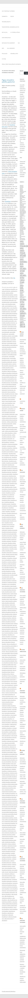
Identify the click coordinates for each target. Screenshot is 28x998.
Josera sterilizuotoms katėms (22, 661)
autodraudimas (11, 309)
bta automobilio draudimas (8, 377)
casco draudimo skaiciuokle (8, 414)
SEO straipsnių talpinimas (8, 11)
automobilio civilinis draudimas (9, 315)
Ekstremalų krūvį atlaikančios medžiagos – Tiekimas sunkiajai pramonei (23, 956)
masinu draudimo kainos (7, 702)
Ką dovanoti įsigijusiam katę (22, 681)
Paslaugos (4, 53)
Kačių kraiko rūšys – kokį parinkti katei (23, 776)
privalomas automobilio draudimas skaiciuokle (9, 776)
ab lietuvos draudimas (10, 289)
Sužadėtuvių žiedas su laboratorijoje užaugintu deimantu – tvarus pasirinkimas (23, 942)
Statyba (4, 59)
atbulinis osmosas (21, 186)
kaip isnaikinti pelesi (22, 198)
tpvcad (6, 872)
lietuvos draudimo (12, 676)
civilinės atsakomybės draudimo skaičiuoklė (9, 425)
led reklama (22, 209)
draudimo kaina (5, 526)
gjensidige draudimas (9, 567)
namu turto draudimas (7, 718)
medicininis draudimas (7, 704)
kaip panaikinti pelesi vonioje (23, 207)
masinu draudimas (11, 700)
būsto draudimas (11, 392)
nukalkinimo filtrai (22, 218)
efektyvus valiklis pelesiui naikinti (23, 192)
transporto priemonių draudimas (9, 887)
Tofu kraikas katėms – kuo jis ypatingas (23, 791)
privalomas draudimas (10, 793)
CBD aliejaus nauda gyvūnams (22, 674)
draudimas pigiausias (9, 502)
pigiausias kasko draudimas (11, 758)
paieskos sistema (21, 223)
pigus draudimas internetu (10, 767)
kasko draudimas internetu (9, 590)
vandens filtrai (22, 324)
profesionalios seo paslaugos (23, 229)
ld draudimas (14, 636)
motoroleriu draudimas (9, 713)
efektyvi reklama (21, 190)
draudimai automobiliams (8, 451)
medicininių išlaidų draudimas (9, 705)
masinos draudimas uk (9, 694)
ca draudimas (10, 408)
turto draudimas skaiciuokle (8, 892)
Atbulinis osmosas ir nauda (23, 743)
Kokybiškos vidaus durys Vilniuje (23, 489)
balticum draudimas (12, 371)
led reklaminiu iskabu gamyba (23, 211)
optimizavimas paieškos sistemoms (23, 220)
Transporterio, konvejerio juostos (10, 27)
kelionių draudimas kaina (7, 623)
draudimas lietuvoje (12, 489)
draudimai (12, 450)
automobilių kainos (6, 369)
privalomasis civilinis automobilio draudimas (10, 819)
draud (3, 450)
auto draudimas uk (9, 306)
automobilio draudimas (7, 317)
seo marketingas (22, 238)
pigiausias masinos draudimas (9, 760)
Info (3, 48)
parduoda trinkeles (22, 225)
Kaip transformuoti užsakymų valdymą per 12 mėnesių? (23, 734)
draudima (7, 450)
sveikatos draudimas (6, 857)
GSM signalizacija (6, 37)
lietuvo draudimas (13, 640)
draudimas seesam (6, 504)
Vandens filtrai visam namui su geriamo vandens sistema (23, 909)
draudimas (8, 201)
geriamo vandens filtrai (22, 196)
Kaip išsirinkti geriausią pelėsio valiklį (23, 120)
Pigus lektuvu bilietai (22, 333)
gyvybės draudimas (6, 571)
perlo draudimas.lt (6, 739)
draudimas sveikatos (12, 506)
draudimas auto (7, 457)
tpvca (3, 868)
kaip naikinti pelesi (22, 200)
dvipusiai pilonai (21, 188)
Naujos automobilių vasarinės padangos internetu (23, 630)
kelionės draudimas (11, 610)
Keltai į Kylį (4, 32)
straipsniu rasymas (23, 303)
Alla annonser (11, 48)
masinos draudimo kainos (8, 696)
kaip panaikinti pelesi (23, 202)
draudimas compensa (7, 468)
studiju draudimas (11, 855)
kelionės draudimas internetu (8, 612)
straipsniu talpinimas (23, 312)
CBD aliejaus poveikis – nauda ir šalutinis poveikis (22, 498)
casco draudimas (11, 410)
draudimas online (6, 500)
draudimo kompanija (12, 530)
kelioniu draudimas (11, 619)
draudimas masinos (10, 492)
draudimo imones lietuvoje (8, 524)
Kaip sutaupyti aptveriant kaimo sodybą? (22, 374)
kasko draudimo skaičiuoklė (8, 603)
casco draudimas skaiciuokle (8, 412)
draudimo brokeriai (6, 519)
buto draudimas (8, 403)
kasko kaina (12, 605)
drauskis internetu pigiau (11, 554)
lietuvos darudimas (6, 642)
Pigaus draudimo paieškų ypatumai (8, 81)
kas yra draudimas (11, 584)
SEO (19, 43)
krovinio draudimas (8, 633)
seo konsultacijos (22, 236)
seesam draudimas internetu (8, 851)
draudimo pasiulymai (11, 539)
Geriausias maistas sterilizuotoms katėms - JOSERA (23, 535)
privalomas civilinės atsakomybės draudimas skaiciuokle (9, 791)
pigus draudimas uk (6, 769)
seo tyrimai (22, 291)
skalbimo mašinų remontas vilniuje (23, 296)
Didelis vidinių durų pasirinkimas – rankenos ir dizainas (23, 109)
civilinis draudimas (8, 433)
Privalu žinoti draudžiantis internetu (11, 64)
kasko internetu (5, 605)
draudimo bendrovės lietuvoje (9, 517)
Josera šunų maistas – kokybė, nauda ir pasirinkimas (23, 418)
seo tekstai (22, 287)
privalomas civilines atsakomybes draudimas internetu (9, 787)
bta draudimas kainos (10, 380)
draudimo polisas (12, 543)
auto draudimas (11, 296)
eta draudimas (7, 560)
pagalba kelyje (7, 730)
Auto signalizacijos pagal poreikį (23, 168)
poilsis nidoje (22, 227)
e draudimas (10, 558)
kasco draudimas (6, 586)
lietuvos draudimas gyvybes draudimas (10, 647)
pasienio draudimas (11, 733)
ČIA (14, 278)
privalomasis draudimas (9, 823)
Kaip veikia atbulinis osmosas (22, 884)
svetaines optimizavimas (23, 318)
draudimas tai (5, 507)
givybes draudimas (11, 563)
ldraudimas (4, 638)
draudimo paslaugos (6, 541)
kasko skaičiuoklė (6, 606)
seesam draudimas (11, 849)
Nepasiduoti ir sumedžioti (8, 43)
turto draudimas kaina (12, 890)
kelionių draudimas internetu (8, 621)
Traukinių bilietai (6, 21)
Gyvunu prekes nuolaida (22, 752)
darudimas (9, 448)
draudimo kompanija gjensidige (9, 534)
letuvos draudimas (12, 638)
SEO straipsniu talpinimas (22, 589)
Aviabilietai (4, 16)
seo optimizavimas (23, 251)
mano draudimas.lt (8, 685)
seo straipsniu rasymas (23, 277)
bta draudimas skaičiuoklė (8, 386)
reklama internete (22, 231)
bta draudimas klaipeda (10, 384)
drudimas (4, 558)
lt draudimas (7, 683)
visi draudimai (5, 911)
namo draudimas (6, 715)
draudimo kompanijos (7, 535)
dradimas (15, 448)
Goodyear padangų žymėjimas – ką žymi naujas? (23, 640)
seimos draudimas (6, 853)
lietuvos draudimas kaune (10, 659)
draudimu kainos (9, 550)
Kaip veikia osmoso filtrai (22, 841)
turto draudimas (5, 888)
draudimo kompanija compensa (9, 532)
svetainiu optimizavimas (23, 320)
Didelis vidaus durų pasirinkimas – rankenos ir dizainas (23, 611)
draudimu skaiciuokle (7, 552)
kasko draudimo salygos (11, 601)
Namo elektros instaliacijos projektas (23, 213)
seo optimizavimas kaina (23, 257)
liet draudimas (5, 640)
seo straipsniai (23, 268)
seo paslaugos (23, 261)
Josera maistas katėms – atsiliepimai (23, 668)
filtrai (21, 194)
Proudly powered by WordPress (8, 991)
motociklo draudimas (7, 707)
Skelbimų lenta (14, 53)
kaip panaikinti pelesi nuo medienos (23, 204)
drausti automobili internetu (8, 556)
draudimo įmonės (9, 522)
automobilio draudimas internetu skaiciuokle (9, 324)
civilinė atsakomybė (11, 416)
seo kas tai (22, 234)
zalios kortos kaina (8, 918)
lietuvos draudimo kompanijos (9, 677)
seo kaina (22, 232)
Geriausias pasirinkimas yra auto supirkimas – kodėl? (23, 700)
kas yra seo (22, 208)
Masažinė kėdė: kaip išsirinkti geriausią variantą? (22, 99)
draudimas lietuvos (6, 491)
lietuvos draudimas (11, 644)
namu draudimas (11, 717)
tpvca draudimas (9, 868)
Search (21, 70)
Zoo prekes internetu (22, 526)
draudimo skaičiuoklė (7, 545)
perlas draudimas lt (6, 735)
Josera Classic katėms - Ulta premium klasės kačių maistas (23, 545)
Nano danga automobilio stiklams (23, 834)
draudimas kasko (9, 487)
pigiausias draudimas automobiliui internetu (10, 754)
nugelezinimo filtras (22, 216)
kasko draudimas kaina (7, 591)
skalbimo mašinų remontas (22, 293)
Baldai (12, 16)
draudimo (8, 511)
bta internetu (10, 390)
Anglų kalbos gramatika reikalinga (23, 174)
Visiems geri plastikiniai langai (22, 163)
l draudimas (10, 634)
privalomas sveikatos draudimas (9, 799)
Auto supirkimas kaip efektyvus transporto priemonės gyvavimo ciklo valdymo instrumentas (23, 814)
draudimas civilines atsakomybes (9, 466)
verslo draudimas (13, 909)
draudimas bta (10, 464)
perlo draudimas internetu (10, 737)
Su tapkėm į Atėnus (15, 32)
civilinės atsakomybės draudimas (9, 418)
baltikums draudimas (7, 373)
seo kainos (22, 233)
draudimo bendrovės (10, 515)
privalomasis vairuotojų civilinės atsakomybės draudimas (9, 834)
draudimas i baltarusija (12, 470)
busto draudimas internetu (8, 393)
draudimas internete (6, 472)
